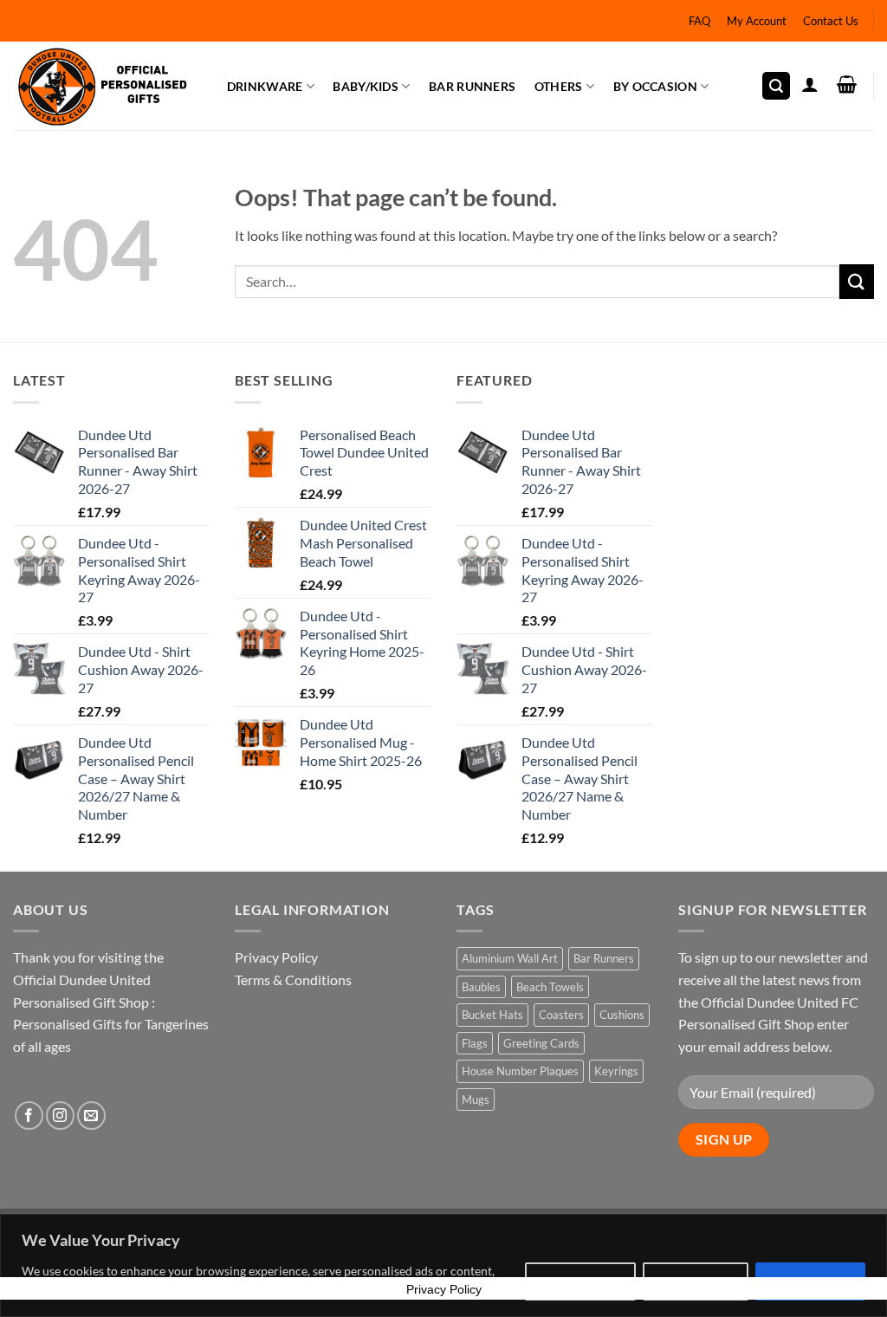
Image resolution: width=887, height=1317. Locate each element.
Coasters (561, 1015)
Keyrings (616, 1071)
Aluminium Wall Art (510, 958)
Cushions (621, 1015)
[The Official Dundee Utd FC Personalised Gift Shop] (102, 86)
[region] (443, 1265)
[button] (776, 86)
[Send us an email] (91, 1115)
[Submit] (856, 281)
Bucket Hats (492, 1015)
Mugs (475, 1099)
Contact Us (830, 21)
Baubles (481, 987)
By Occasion (655, 86)
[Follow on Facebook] (29, 1115)
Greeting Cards (541, 1043)
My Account (757, 21)
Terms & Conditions (293, 979)
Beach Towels (550, 987)
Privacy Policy (276, 957)
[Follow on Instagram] (60, 1115)
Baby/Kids (365, 86)
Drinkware (265, 86)
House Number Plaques (520, 1071)
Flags (475, 1043)
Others (558, 86)
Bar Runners (472, 86)
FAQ (699, 21)
